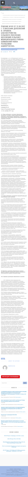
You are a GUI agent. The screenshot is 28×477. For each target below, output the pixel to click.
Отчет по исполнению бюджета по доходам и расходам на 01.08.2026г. (14, 446)
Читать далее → (18, 397)
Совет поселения (17, 469)
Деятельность (21, 470)
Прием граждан (20, 5)
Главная (11, 469)
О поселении (4, 5)
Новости (9, 5)
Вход (25, 5)
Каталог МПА (14, 5)
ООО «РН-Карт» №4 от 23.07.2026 (14, 438)
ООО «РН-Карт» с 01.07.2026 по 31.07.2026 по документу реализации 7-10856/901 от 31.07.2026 (14, 451)
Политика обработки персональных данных (15, 472)
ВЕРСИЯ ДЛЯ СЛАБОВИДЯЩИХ (10, 376)
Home (3, 13)
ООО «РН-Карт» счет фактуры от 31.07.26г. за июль (14, 435)
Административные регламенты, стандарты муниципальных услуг (14, 15)
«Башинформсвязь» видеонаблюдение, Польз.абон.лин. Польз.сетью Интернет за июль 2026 (14, 442)
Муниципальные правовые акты (7, 49)
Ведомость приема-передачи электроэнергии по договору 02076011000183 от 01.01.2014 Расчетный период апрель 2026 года (13, 422)
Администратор (11, 365)
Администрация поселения (12, 470)
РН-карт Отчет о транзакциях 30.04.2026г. (9, 414)
